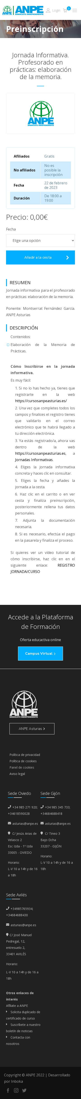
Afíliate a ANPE (17, 1005)
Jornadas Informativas (34, 459)
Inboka (17, 1081)
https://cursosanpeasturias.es (40, 453)
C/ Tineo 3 (52, 833)
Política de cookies (23, 761)
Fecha (11, 229)
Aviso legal (17, 774)
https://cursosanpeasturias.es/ (41, 400)
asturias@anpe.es (25, 823)
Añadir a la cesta (38, 257)
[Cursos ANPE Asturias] (22, 10)
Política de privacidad (24, 755)
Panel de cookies (21, 767)
